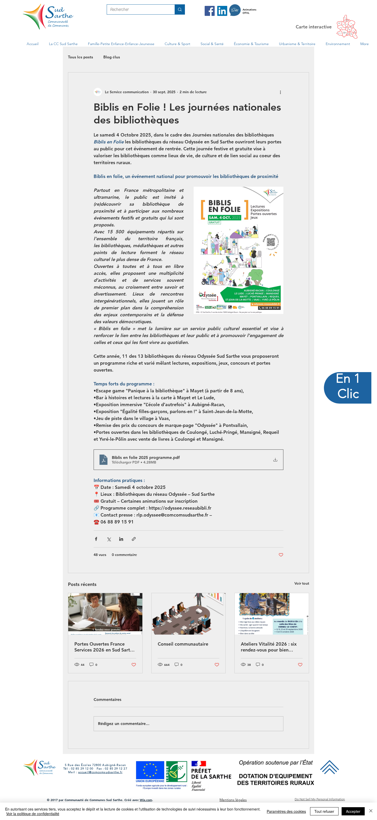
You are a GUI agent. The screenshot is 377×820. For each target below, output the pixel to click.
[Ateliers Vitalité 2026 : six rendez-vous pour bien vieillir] (272, 614)
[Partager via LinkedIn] (121, 539)
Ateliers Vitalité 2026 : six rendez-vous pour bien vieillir (269, 647)
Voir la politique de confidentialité (32, 813)
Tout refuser (324, 811)
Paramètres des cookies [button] (286, 811)
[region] (348, 410)
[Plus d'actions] (280, 92)
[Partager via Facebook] (96, 539)
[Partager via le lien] (133, 539)
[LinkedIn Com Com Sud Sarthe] (222, 11)
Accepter (353, 811)
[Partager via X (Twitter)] (108, 539)
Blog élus (111, 57)
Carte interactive (314, 27)
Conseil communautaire (183, 644)
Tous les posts (80, 57)
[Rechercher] (180, 9)
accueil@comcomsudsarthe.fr (100, 772)
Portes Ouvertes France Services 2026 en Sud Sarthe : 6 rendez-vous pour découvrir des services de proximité (104, 647)
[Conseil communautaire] (189, 614)
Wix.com (146, 800)
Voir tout (301, 583)
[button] (63, 43)
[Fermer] (371, 811)
